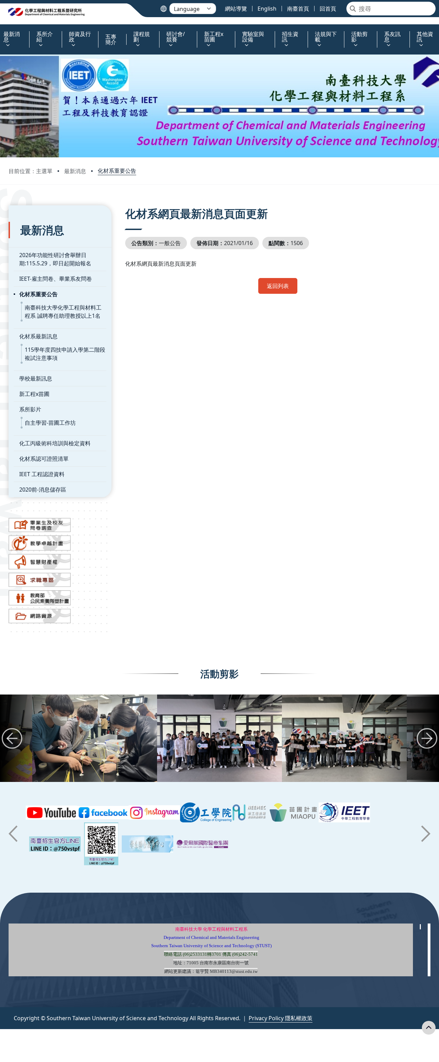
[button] (12, 738)
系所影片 (30, 409)
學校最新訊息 (35, 378)
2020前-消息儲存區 (42, 489)
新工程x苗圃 (34, 394)
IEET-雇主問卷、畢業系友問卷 (55, 278)
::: (1, 30)
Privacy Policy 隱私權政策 (280, 1018)
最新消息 (75, 171)
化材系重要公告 (117, 170)
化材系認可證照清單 (44, 458)
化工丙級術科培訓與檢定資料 (55, 443)
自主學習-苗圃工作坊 (50, 422)
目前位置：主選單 (30, 171)
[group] (94, 738)
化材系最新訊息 (38, 336)
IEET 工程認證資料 (41, 474)
